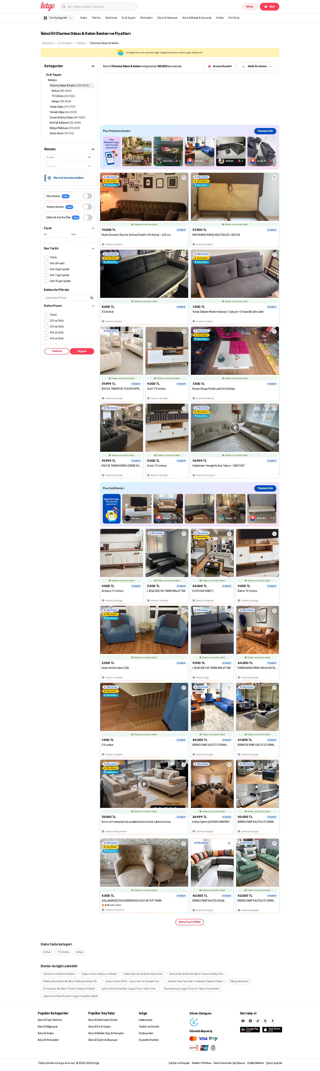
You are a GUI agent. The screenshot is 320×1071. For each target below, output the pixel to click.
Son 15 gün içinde (60, 281)
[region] (189, 151)
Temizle (57, 351)
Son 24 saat (57, 263)
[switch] (87, 196)
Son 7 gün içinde (59, 275)
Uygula (82, 351)
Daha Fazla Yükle (190, 922)
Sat (272, 6)
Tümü (53, 257)
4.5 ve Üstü (57, 338)
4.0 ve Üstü (57, 332)
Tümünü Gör (265, 131)
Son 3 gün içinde (59, 269)
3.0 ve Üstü (57, 320)
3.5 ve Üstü (57, 326)
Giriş (249, 6)
